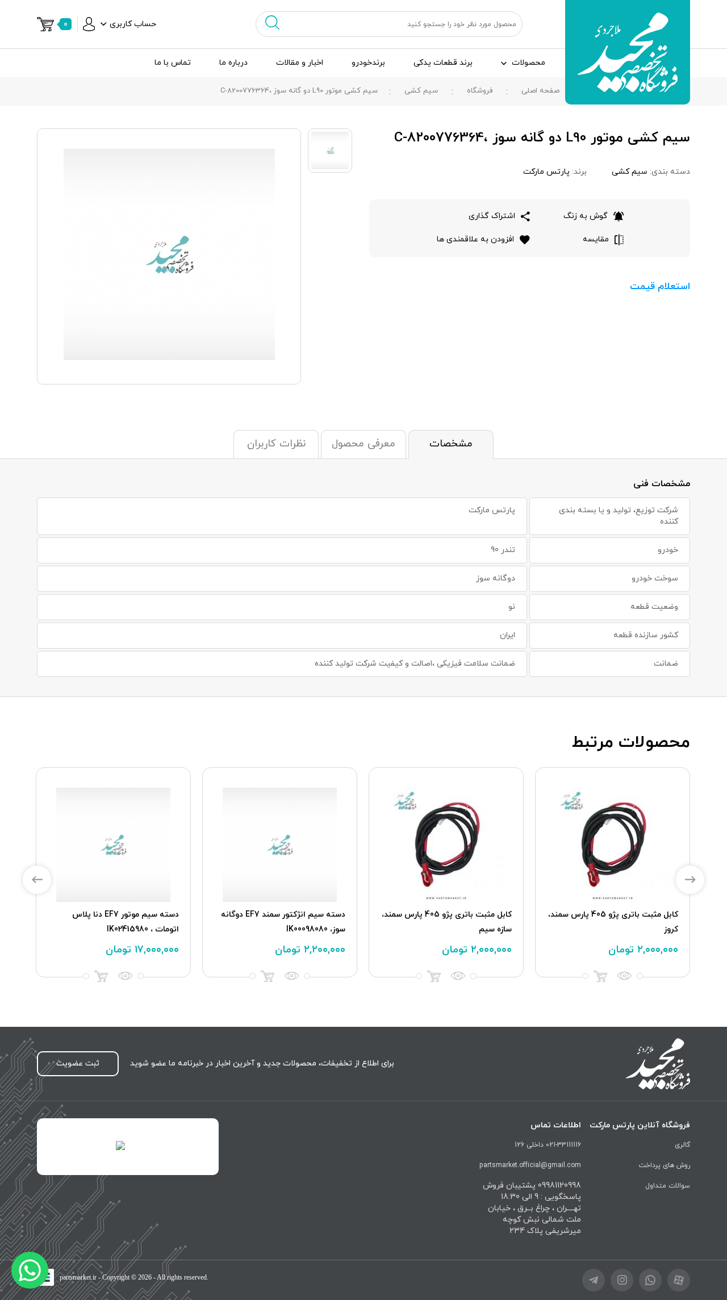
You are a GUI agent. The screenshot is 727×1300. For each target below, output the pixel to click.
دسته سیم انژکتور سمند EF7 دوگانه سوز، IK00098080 (283, 922)
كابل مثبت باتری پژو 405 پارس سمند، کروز (613, 922)
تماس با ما (172, 62)
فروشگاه (479, 91)
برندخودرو (368, 62)
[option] (612, 872)
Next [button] (690, 880)
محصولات (528, 62)
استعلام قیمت (660, 287)
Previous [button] (37, 880)
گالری (682, 1144)
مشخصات (451, 444)
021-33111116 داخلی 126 (548, 1144)
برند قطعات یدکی (443, 62)
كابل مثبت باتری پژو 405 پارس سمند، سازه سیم (447, 922)
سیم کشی (421, 91)
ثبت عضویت (77, 1063)
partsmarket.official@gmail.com (530, 1165)
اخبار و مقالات (299, 62)
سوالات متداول (667, 1185)
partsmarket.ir (78, 1277)
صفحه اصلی (540, 91)
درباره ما (233, 62)
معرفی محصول (363, 444)
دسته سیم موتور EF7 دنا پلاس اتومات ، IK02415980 (125, 922)
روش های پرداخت (664, 1165)
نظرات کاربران (276, 444)
